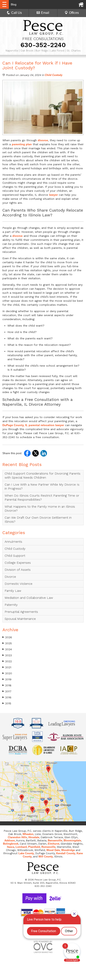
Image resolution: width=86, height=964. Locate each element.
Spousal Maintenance (20, 619)
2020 (7, 673)
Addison (9, 840)
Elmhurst (53, 843)
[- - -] (4, 4)
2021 (6, 667)
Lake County (26, 853)
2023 (7, 655)
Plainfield (34, 846)
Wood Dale (53, 850)
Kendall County (65, 853)
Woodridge (68, 850)
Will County (45, 856)
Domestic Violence (18, 584)
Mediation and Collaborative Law (29, 598)
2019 (6, 679)
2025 (7, 643)
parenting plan (22, 144)
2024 (7, 649)
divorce (43, 140)
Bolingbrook (10, 843)
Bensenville (55, 840)
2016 (6, 697)
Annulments (13, 542)
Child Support (15, 556)
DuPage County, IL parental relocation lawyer (33, 425)
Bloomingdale (72, 840)
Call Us (16, 12)
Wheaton (28, 834)
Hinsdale (33, 837)
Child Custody (53, 75)
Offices (74, 12)
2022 (7, 661)
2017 (6, 691)
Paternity (11, 605)
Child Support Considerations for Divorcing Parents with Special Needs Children (42, 475)
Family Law (13, 591)
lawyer (53, 194)
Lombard (21, 846)
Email (45, 12)
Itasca (10, 846)
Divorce (10, 577)
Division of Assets (18, 570)
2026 (7, 637)
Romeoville (48, 846)
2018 (6, 685)
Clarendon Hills (17, 837)
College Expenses (18, 563)
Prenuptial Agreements (21, 612)
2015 (6, 703)
